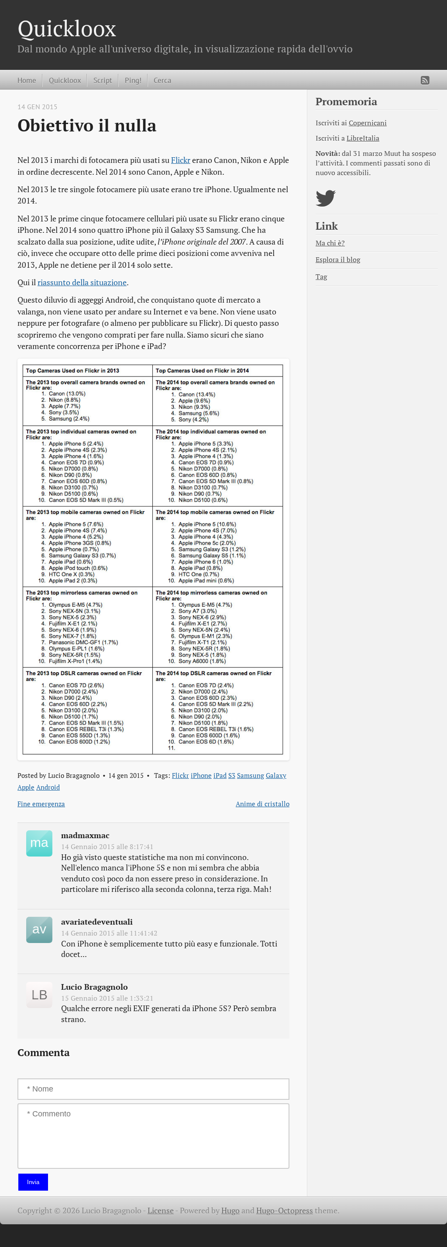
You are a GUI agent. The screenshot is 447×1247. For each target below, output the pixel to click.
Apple (25, 787)
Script (102, 80)
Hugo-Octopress (284, 1211)
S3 (231, 775)
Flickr (180, 160)
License (161, 1211)
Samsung (250, 775)
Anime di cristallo (262, 803)
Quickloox (66, 28)
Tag (321, 276)
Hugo (230, 1211)
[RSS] (425, 80)
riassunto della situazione (82, 282)
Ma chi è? (330, 243)
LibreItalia (363, 138)
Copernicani (368, 123)
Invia (33, 1182)
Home (26, 80)
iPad (220, 775)
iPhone (201, 775)
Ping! (133, 80)
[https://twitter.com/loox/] (326, 204)
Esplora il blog (338, 259)
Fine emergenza (41, 803)
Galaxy (276, 775)
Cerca (162, 80)
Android (48, 787)
